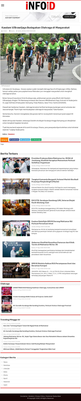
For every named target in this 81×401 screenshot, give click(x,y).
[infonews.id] (40, 5)
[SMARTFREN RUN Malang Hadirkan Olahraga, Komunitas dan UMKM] (6, 291)
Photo (5, 375)
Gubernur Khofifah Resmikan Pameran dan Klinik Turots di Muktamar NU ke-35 (53, 243)
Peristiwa (6, 365)
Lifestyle (6, 368)
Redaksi (11, 134)
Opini (5, 385)
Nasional (6, 382)
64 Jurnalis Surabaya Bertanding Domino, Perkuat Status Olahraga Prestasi (42, 306)
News (5, 362)
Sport (12, 31)
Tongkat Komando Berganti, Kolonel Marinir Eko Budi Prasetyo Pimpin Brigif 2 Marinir (55, 180)
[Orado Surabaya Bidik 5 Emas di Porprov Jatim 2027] (6, 300)
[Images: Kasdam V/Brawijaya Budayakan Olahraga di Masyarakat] (40, 59)
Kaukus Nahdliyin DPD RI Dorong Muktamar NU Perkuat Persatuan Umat (52, 222)
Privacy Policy (40, 396)
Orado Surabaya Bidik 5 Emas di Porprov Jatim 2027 (33, 297)
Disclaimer (23, 396)
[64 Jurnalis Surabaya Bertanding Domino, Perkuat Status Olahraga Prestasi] (6, 309)
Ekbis (5, 372)
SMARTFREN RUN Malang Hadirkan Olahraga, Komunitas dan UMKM (38, 288)
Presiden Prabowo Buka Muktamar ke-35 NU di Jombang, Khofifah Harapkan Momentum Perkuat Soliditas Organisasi (53, 160)
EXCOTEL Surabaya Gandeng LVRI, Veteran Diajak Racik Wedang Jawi (53, 201)
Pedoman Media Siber (53, 396)
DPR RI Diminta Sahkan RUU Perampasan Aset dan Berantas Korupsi (53, 264)
